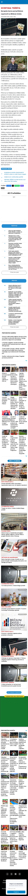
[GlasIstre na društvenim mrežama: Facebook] (8, 874)
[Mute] (10, 69)
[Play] (3, 69)
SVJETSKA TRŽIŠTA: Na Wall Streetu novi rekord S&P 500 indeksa (15, 180)
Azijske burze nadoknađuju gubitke (13, 177)
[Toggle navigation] (2, 2)
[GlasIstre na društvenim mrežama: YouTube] (16, 874)
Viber (22, 185)
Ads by (24, 71)
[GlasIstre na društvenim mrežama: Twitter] (12, 874)
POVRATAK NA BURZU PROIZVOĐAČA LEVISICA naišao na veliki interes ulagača (15, 173)
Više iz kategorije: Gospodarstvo (14, 692)
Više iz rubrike (14, 461)
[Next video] (6, 69)
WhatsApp (17, 185)
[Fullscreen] (25, 69)
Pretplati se (16, 892)
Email (3, 188)
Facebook (9, 185)
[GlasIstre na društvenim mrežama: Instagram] (20, 874)
